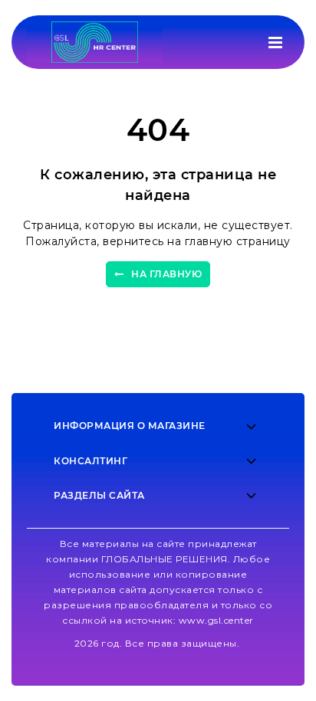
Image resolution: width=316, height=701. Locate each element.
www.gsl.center (216, 620)
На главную (166, 274)
